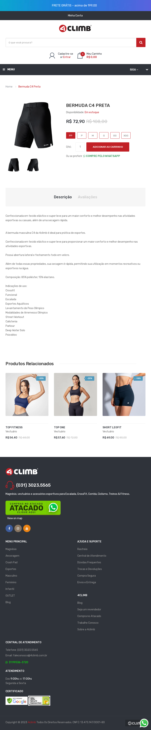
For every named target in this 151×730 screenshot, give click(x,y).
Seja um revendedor (89, 609)
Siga (133, 69)
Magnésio (11, 549)
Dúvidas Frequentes (89, 562)
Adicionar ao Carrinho (108, 146)
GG (115, 135)
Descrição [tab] (63, 197)
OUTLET (10, 595)
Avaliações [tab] (87, 197)
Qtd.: (69, 146)
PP (70, 135)
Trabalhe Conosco (88, 622)
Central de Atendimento (91, 555)
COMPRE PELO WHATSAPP (102, 156)
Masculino (11, 575)
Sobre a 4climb (86, 629)
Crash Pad (11, 562)
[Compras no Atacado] (33, 507)
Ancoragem (12, 555)
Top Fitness (14, 427)
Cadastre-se (65, 53)
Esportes (11, 569)
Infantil (10, 589)
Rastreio (82, 549)
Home (9, 86)
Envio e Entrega (86, 582)
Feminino (11, 582)
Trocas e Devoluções (89, 569)
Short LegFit (112, 427)
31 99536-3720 (18, 662)
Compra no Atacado (89, 616)
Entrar (67, 57)
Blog (8, 602)
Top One (59, 427)
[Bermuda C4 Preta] (13, 165)
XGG (126, 135)
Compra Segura (86, 575)
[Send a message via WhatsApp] (144, 723)
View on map (14, 518)
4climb (32, 722)
